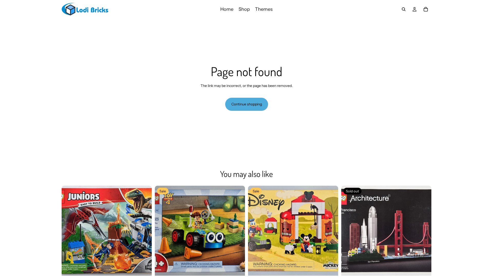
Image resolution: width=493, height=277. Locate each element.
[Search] (403, 9)
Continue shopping (246, 104)
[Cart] (425, 9)
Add (241, 267)
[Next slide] (144, 230)
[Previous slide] (69, 230)
